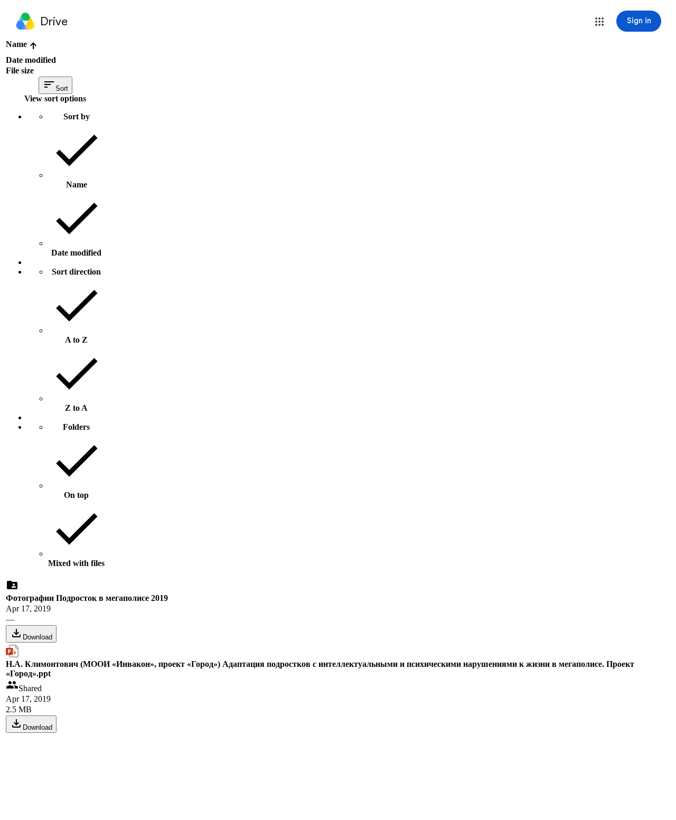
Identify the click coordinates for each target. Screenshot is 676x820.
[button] (599, 21)
